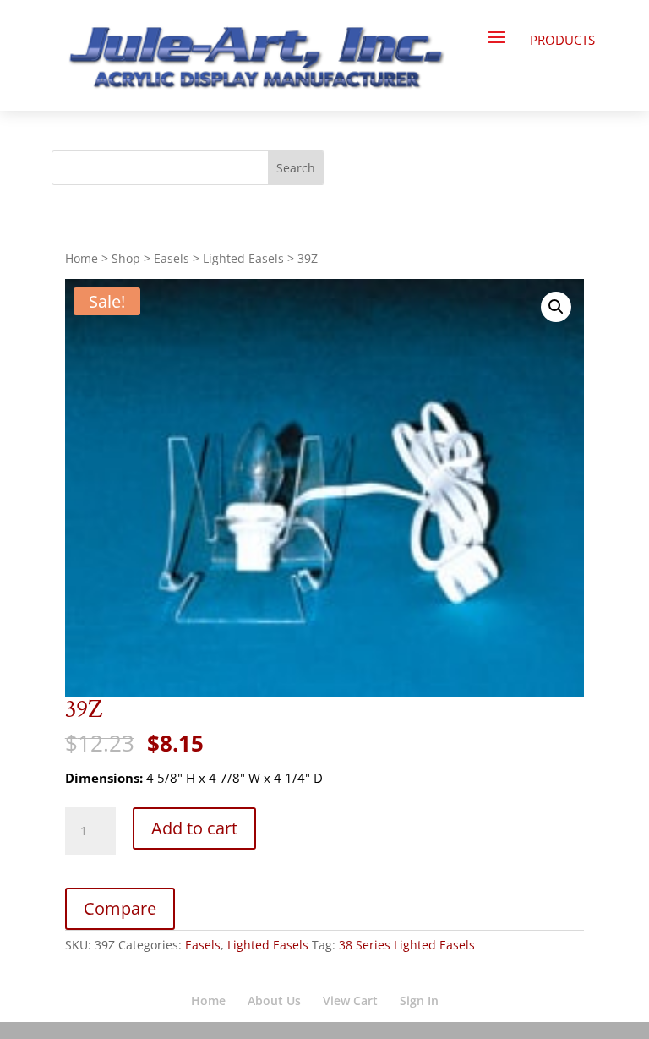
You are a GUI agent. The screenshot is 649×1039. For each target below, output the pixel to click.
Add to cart (194, 828)
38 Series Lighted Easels (407, 945)
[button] (556, 307)
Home (81, 258)
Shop (126, 258)
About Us (274, 1001)
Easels (171, 258)
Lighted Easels (243, 258)
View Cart (350, 1001)
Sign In (419, 1001)
